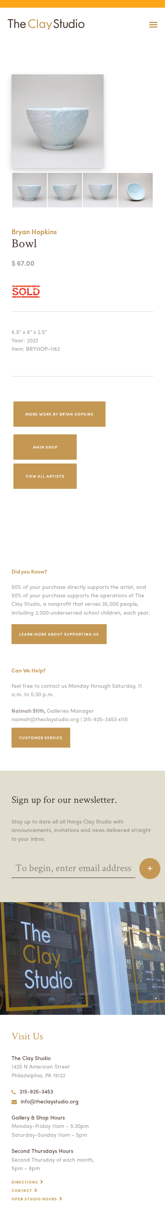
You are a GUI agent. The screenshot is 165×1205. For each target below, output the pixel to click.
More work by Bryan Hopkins (59, 414)
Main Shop (45, 447)
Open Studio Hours (34, 1199)
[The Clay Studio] (44, 24)
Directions (25, 1182)
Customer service (41, 737)
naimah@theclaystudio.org (45, 719)
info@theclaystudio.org (50, 1101)
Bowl (4, 43)
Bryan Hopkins (34, 231)
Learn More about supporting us (59, 634)
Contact (22, 1190)
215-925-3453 (36, 1091)
